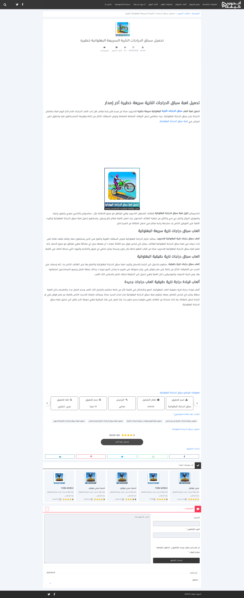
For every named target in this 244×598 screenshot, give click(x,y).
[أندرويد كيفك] (231, 4)
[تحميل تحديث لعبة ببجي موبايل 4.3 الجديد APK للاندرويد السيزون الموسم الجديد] (122, 486)
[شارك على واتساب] (153, 456)
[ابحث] (5, 4)
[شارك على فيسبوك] (184, 456)
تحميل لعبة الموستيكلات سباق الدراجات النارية (144, 421)
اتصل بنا (108, 5)
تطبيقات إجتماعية (210, 5)
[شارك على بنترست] (91, 456)
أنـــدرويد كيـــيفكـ (139, 5)
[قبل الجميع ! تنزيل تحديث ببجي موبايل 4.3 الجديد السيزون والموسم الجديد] (90, 486)
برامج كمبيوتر (194, 5)
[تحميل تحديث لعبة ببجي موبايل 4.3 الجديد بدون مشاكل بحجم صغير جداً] (153, 486)
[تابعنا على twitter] (16, 4)
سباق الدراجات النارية (172, 111)
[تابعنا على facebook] (22, 4)
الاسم (196, 518)
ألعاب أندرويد (183, 14)
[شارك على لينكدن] (60, 456)
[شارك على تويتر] (122, 456)
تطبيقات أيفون (167, 5)
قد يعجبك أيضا (186, 465)
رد (50, 583)
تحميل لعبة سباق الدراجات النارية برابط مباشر (106, 421)
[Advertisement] (122, 78)
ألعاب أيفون (153, 5)
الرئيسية (196, 14)
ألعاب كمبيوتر (180, 5)
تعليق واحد (104, 51)
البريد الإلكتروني (193, 529)
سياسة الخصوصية (122, 5)
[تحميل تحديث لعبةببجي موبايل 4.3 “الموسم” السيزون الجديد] (59, 486)
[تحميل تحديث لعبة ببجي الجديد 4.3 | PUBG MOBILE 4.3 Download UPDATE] (184, 486)
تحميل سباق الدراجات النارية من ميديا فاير (181, 421)
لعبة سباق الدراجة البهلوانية (174, 121)
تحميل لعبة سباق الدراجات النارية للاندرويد (69, 421)
